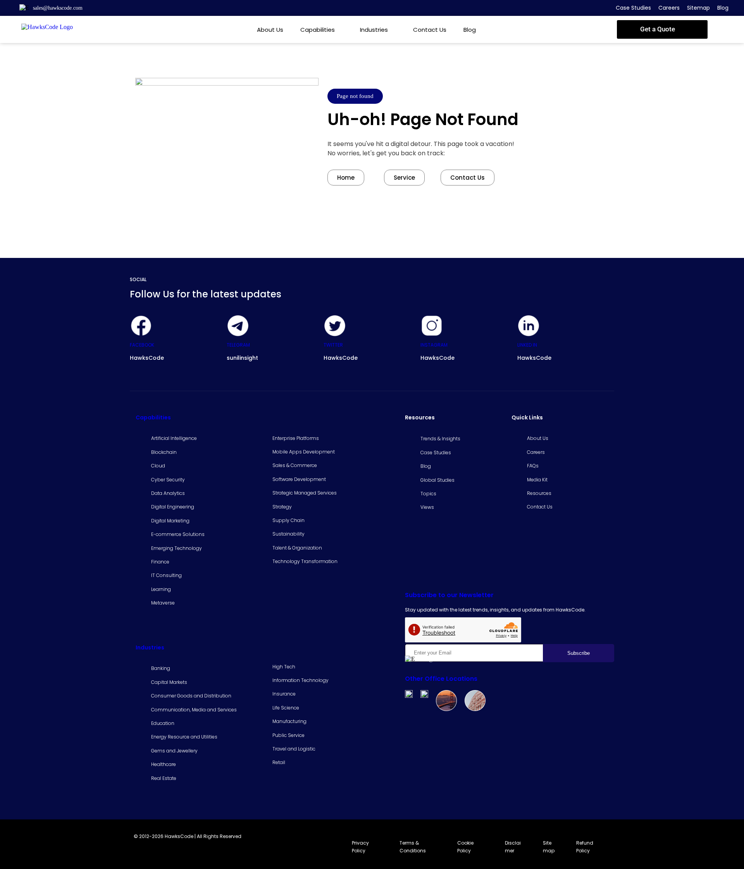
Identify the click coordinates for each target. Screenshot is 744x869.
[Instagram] (431, 325)
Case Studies (633, 8)
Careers (669, 8)
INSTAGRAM (434, 345)
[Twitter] (335, 325)
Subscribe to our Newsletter (449, 595)
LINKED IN (527, 345)
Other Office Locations (441, 678)
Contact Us (429, 30)
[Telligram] (238, 325)
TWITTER (333, 345)
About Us (270, 30)
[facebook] (141, 325)
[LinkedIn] (528, 325)
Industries (374, 30)
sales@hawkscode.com (58, 8)
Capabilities (317, 30)
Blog (722, 8)
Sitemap (698, 8)
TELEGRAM (238, 345)
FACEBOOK (142, 345)
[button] (662, 29)
